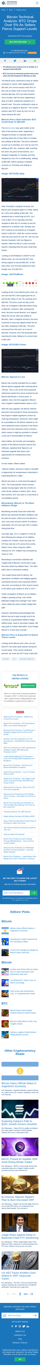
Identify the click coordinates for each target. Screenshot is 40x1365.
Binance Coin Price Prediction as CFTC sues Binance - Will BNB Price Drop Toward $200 (19, 741)
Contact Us (20, 1335)
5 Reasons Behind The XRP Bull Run (17, 812)
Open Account (28, 686)
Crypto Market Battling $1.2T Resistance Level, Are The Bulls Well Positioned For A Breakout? (19, 759)
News (11, 10)
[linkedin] (28, 1326)
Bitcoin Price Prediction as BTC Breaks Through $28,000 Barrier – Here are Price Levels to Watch (19, 841)
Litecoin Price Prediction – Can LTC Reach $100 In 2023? (19, 773)
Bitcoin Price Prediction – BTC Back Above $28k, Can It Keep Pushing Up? (19, 724)
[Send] (33, 892)
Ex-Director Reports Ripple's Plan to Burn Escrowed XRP (18, 1198)
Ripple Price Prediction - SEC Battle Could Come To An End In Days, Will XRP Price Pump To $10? (19, 781)
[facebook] (12, 1326)
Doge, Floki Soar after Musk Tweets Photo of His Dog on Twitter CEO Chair (20, 822)
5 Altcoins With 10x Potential (14, 834)
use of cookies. (30, 1354)
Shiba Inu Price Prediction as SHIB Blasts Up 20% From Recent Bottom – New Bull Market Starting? (19, 850)
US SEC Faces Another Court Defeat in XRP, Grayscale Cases (19, 1275)
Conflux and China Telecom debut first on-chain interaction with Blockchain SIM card (24, 971)
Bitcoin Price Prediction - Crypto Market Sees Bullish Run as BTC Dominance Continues (20, 858)
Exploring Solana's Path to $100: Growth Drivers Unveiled (19, 1123)
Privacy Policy (23, 900)
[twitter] (23, 1326)
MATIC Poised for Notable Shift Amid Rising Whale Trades (19, 1160)
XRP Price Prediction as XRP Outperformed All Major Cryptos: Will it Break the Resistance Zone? (19, 750)
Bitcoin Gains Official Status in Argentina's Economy (19, 1085)
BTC (14, 659)
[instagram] (20, 1326)
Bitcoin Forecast (27, 659)
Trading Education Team (20, 50)
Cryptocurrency (21, 10)
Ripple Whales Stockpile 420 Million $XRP (19, 816)
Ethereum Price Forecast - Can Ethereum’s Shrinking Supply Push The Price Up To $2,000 (19, 732)
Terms (14, 900)
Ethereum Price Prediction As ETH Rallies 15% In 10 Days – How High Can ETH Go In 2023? (20, 796)
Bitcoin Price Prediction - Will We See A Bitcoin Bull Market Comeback (18, 766)
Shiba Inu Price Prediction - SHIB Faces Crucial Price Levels (18, 718)
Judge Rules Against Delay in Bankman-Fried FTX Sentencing (20, 1236)
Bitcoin (16, 534)
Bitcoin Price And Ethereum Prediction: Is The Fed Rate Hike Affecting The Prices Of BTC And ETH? (19, 805)
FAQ (20, 1339)
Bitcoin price (10, 128)
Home (3, 10)
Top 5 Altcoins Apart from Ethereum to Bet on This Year (20, 829)
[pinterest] (16, 1326)
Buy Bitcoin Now (18, 42)
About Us (20, 1331)
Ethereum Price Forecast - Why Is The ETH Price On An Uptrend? (19, 788)
